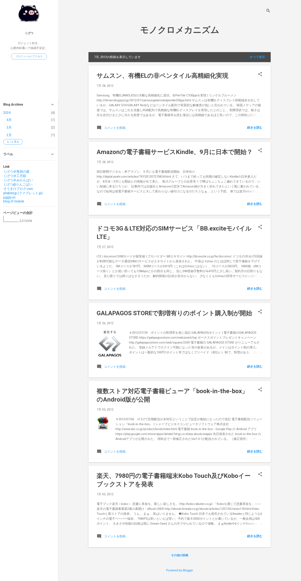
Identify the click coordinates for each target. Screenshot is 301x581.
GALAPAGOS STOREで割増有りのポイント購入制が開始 (174, 313)
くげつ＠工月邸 (14, 176)
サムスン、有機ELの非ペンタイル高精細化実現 (162, 75)
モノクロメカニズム (179, 30)
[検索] (268, 11)
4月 (9, 120)
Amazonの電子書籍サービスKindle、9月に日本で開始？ (175, 151)
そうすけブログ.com (18, 189)
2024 (7, 113)
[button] (260, 74)
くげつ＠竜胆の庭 (16, 172)
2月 (9, 135)
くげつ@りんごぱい (17, 184)
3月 (9, 127)
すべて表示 (257, 57)
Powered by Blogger (179, 570)
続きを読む (255, 127)
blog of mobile (13, 201)
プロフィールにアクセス (29, 56)
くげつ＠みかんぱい (18, 180)
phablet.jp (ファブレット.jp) (23, 193)
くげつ (29, 33)
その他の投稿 (179, 555)
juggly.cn (9, 197)
